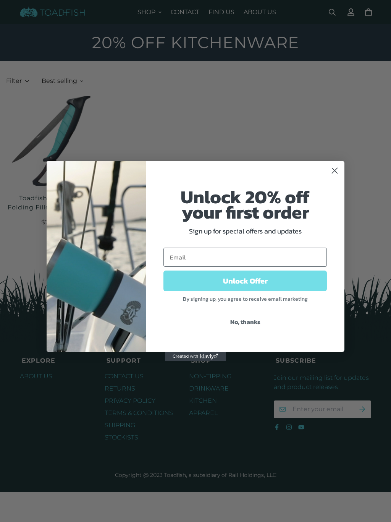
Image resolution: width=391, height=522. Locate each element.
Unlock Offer (245, 281)
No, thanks (245, 321)
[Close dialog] (334, 170)
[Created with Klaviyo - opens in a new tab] (195, 356)
